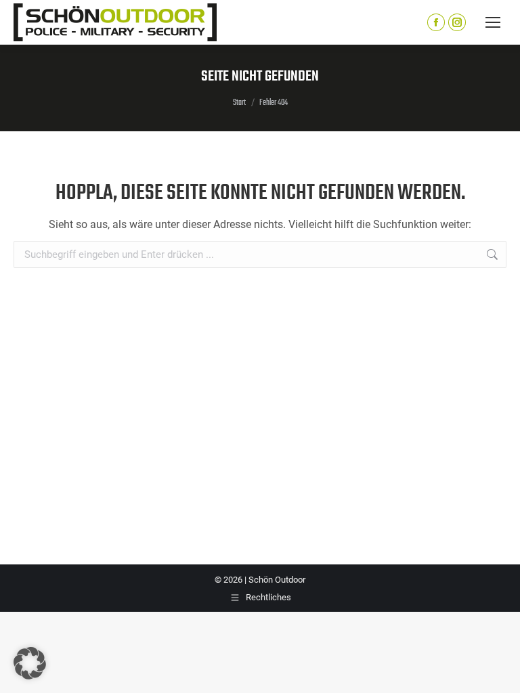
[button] (30, 663)
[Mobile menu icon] (492, 22)
